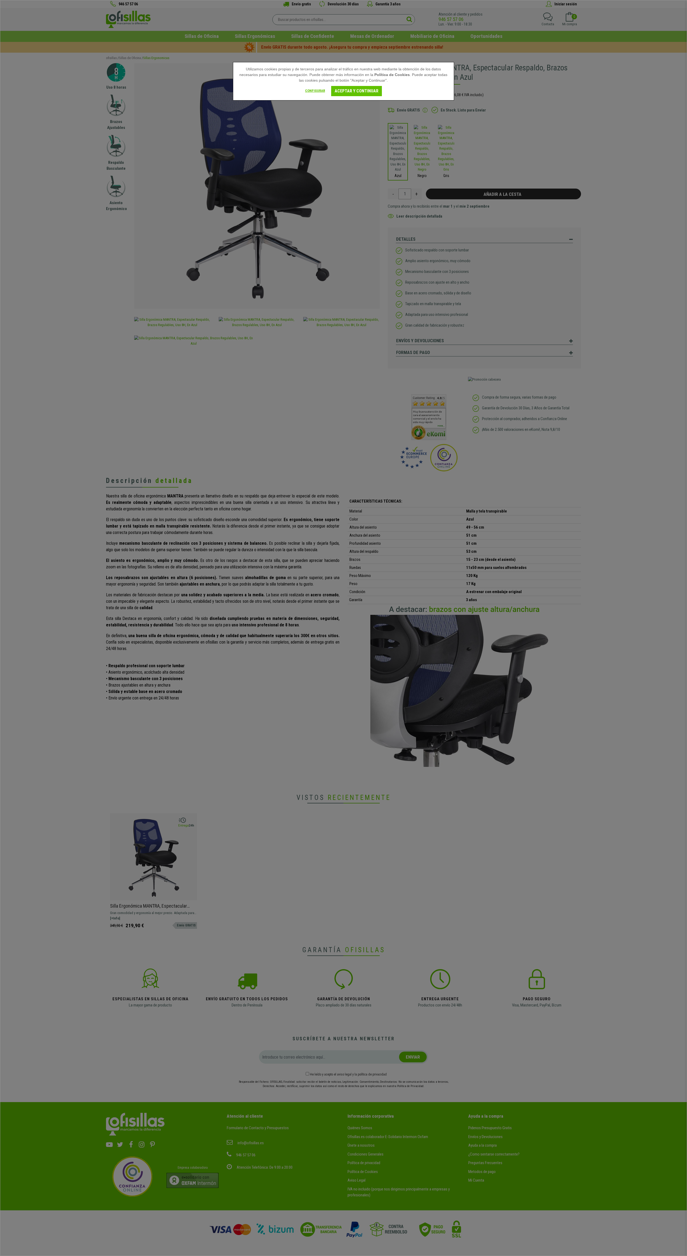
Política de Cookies (392, 75)
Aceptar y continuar (356, 90)
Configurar (315, 91)
